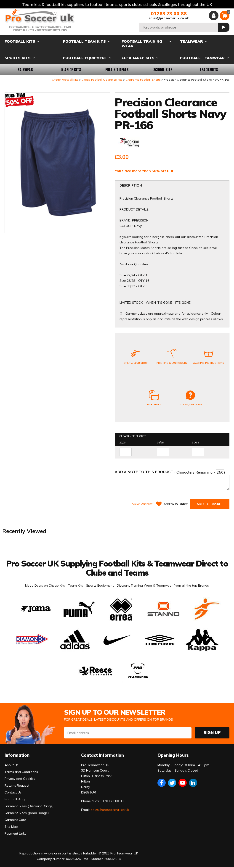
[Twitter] (172, 783)
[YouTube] (182, 783)
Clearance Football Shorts (143, 79)
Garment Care (15, 820)
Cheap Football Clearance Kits (102, 79)
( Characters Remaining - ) (170, 471)
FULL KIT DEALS (117, 69)
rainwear (25, 69)
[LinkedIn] (193, 783)
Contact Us (13, 792)
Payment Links (15, 833)
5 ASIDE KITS (71, 69)
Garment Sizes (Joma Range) (27, 813)
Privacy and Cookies (20, 779)
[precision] (129, 142)
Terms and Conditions (21, 772)
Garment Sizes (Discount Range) (29, 806)
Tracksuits (208, 69)
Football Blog (15, 799)
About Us (12, 765)
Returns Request (17, 785)
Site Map (11, 827)
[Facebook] (161, 783)
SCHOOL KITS (163, 69)
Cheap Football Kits (65, 79)
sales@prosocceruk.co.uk (169, 18)
